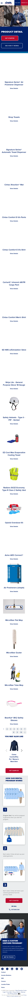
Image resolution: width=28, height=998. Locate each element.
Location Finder (5, 984)
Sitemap (23, 992)
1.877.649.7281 (15, 909)
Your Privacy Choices (13, 993)
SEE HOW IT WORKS (12, 46)
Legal (4, 992)
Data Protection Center (21, 990)
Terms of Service (14, 996)
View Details (14, 88)
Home (3, 987)
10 (21, 732)
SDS (2, 978)
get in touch (9, 957)
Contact (24, 2)
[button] (22, 750)
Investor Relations (6, 975)
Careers (3, 981)
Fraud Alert (9, 992)
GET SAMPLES (14, 771)
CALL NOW (17, 2)
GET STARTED (9, 38)
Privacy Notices (16, 992)
